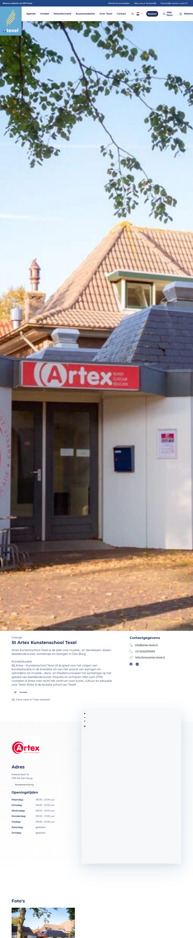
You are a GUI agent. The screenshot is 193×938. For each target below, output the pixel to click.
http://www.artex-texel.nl (150, 657)
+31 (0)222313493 (145, 651)
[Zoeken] (132, 14)
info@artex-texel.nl (146, 645)
